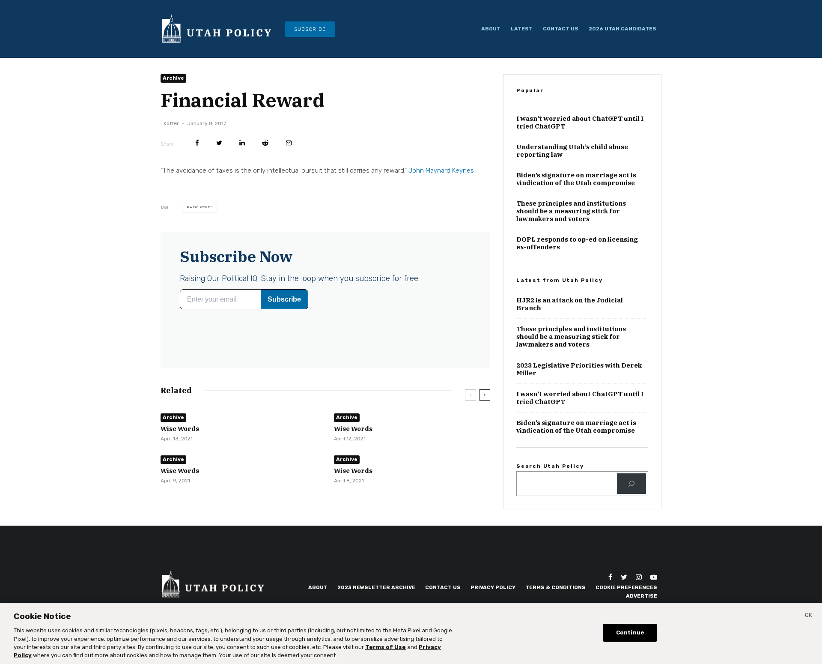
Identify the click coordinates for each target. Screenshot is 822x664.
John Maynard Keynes (441, 170)
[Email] (289, 143)
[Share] (197, 143)
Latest (522, 29)
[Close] (808, 616)
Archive (173, 78)
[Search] (631, 483)
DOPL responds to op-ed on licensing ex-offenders (577, 243)
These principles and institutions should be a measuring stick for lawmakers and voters (571, 211)
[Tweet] (219, 143)
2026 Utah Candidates (622, 29)
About (490, 29)
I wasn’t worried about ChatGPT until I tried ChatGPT (579, 122)
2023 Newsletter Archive (376, 587)
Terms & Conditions (555, 587)
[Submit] (265, 143)
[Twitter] (623, 577)
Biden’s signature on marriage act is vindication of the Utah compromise (576, 179)
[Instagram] (638, 577)
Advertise (641, 596)
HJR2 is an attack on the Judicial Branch (569, 304)
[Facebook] (610, 577)
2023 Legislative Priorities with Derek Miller (579, 369)
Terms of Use (385, 647)
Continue (630, 633)
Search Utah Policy (550, 466)
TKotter (170, 123)
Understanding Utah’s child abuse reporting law (572, 151)
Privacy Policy (493, 587)
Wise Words (201, 207)
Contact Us (560, 29)
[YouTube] (653, 577)
